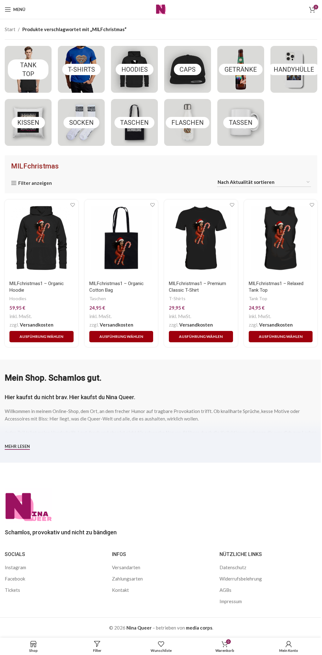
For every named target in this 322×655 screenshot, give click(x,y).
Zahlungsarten (127, 578)
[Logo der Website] (161, 9)
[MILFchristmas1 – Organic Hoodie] (41, 238)
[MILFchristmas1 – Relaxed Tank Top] (280, 238)
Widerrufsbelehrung (240, 578)
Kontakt (120, 590)
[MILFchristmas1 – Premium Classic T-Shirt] (200, 238)
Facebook (15, 578)
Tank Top (258, 298)
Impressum (230, 601)
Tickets (12, 590)
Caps (188, 69)
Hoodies (134, 69)
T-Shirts (81, 69)
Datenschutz (232, 567)
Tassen (241, 122)
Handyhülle (294, 69)
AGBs (225, 590)
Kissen (28, 122)
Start (10, 29)
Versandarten (126, 567)
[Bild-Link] (28, 505)
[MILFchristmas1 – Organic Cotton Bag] (121, 238)
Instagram (15, 567)
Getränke (241, 69)
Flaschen (187, 122)
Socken (81, 122)
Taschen (134, 122)
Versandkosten (36, 325)
